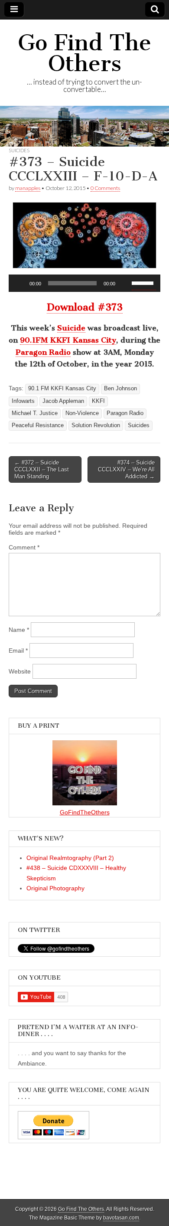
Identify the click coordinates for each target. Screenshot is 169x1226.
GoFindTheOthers (85, 812)
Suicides (19, 150)
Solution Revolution (96, 425)
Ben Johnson (120, 389)
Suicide (71, 328)
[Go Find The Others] (84, 126)
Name (19, 629)
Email (18, 650)
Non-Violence (82, 413)
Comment (24, 547)
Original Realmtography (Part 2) (70, 857)
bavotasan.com (121, 1218)
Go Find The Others (84, 53)
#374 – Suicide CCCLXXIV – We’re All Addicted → (126, 469)
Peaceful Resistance (38, 425)
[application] (84, 283)
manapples (27, 188)
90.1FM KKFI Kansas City (68, 340)
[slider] (144, 282)
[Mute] (124, 283)
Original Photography (55, 888)
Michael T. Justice (35, 413)
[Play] (20, 283)
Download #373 (85, 307)
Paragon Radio (43, 352)
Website (20, 671)
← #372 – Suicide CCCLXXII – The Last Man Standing (41, 469)
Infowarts (23, 401)
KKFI (98, 401)
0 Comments (105, 188)
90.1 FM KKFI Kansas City (62, 389)
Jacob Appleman (63, 401)
